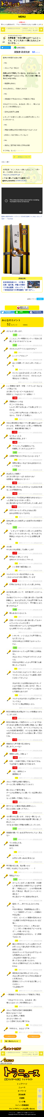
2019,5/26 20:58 (37, 750)
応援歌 (22, 1098)
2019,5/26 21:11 (37, 758)
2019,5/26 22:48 (37, 852)
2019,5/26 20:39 (37, 609)
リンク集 (22, 1101)
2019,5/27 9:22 (38, 563)
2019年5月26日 (21, 181)
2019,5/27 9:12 (38, 940)
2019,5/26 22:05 (37, 829)
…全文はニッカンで (23, 157)
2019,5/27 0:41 (38, 708)
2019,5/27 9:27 (38, 543)
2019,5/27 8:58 (38, 369)
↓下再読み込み (34, 1036)
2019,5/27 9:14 (38, 778)
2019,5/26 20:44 (37, 718)
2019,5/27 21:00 (37, 588)
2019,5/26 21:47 (37, 632)
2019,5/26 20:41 (37, 352)
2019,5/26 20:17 (37, 459)
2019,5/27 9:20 (38, 419)
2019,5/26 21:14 (37, 802)
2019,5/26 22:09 (37, 470)
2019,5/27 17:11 (38, 990)
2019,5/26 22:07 (37, 648)
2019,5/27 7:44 (38, 900)
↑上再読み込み (10, 1036)
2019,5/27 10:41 (37, 570)
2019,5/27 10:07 (37, 1025)
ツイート (6, 48)
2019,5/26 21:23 (37, 812)
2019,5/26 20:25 (37, 507)
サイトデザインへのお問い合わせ (22, 1109)
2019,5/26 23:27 (37, 452)
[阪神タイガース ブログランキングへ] (23, 307)
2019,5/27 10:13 (37, 1032)
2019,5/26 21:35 (37, 768)
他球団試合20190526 (13, 28)
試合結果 (22, 1094)
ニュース (22, 1087)
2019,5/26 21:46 (37, 359)
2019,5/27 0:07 (38, 695)
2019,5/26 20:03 (37, 483)
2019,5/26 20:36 (37, 581)
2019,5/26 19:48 (37, 335)
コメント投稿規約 (22, 1105)
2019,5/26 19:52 (37, 398)
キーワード (22, 1091)
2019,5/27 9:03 (38, 862)
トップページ (22, 1084)
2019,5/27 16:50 (37, 969)
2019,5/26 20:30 (37, 527)
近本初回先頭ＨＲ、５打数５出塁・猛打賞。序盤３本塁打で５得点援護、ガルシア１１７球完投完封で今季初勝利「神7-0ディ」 (19, 286)
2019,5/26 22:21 (37, 669)
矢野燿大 (40, 299)
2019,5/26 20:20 (37, 345)
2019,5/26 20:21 (37, 494)
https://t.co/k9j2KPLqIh (11, 175)
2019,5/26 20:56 (37, 740)
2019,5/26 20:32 (37, 553)
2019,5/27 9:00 (38, 517)
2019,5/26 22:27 (37, 872)
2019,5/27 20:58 (37, 382)
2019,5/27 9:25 (38, 1006)
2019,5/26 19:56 (37, 442)
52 (36, 52)
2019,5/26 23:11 (37, 879)
